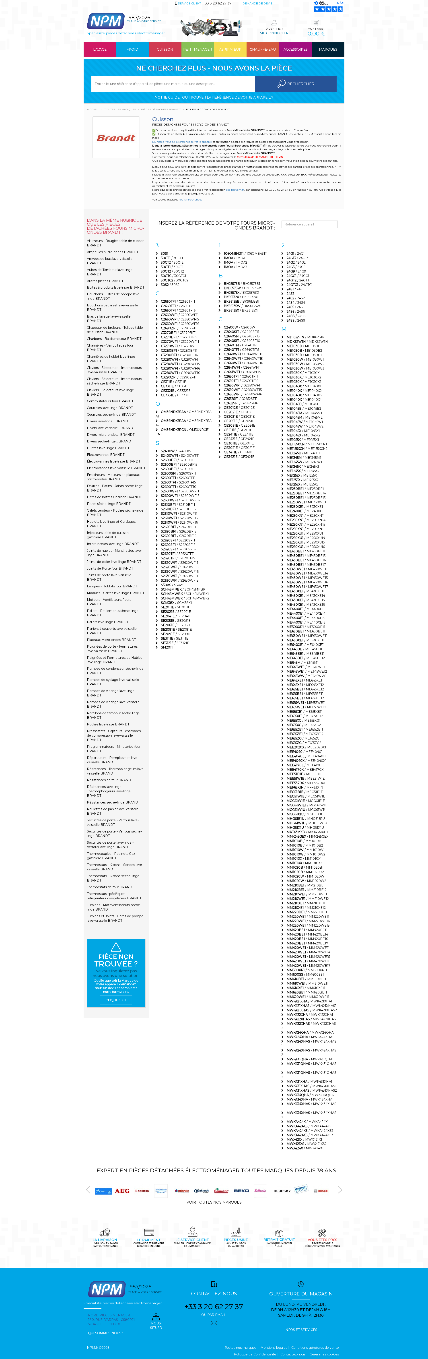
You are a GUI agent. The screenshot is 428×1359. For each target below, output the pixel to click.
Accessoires (296, 49)
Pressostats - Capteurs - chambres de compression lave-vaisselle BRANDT (114, 735)
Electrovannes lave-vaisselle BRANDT (116, 468)
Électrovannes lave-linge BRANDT (113, 461)
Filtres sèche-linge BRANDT (108, 504)
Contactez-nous (292, 1354)
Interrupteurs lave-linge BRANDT (113, 544)
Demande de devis (257, 3)
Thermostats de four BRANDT (110, 887)
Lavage (100, 49)
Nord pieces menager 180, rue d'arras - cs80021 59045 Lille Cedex (111, 1319)
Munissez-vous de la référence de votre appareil (182, 141)
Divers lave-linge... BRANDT (108, 421)
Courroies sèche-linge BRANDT (111, 415)
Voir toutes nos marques (214, 1202)
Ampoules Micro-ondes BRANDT (112, 252)
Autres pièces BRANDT (105, 281)
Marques (328, 49)
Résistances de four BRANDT (110, 780)
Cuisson (165, 49)
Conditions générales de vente (315, 1348)
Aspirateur (230, 49)
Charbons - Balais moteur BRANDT (114, 339)
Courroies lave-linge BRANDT (110, 408)
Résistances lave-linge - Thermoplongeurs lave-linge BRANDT (109, 791)
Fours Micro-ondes (190, 199)
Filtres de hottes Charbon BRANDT (114, 497)
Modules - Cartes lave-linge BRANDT (115, 593)
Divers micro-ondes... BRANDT (110, 435)
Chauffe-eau (263, 49)
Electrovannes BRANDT (105, 455)
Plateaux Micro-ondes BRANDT (111, 640)
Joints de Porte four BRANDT (110, 568)
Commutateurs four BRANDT (110, 401)
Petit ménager (197, 49)
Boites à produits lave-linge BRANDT (115, 287)
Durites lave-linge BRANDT (108, 448)
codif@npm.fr (235, 189)
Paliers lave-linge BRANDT (107, 622)
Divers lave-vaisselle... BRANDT (111, 428)
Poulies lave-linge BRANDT (108, 724)
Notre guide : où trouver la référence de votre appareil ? (214, 97)
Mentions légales (274, 1348)
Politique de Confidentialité (255, 1354)
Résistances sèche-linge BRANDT (113, 802)
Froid (132, 49)
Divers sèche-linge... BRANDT (110, 441)
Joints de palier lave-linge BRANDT (114, 562)
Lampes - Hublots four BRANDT (112, 586)
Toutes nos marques (240, 1348)
